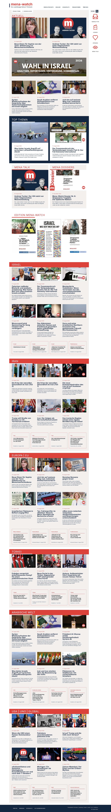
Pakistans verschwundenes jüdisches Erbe (44, 734)
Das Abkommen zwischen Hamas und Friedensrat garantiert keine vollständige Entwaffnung (47, 326)
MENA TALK (95, 51)
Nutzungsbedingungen (40, 808)
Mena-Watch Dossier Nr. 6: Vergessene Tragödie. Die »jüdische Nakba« (64, 198)
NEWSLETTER (95, 21)
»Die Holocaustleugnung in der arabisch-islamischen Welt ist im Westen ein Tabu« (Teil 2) (38, 696)
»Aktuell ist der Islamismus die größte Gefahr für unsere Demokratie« (57, 537)
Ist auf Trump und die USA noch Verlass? (72, 734)
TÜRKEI (17, 551)
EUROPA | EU (20, 455)
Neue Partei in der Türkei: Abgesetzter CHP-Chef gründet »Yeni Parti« (46, 575)
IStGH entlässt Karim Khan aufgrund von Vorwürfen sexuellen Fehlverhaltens (19, 792)
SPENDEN (95, 43)
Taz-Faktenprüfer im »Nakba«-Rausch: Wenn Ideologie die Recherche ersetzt (46, 513)
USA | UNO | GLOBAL (25, 711)
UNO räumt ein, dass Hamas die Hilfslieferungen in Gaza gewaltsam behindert (76, 793)
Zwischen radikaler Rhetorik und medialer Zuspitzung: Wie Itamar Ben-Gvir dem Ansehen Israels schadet (22, 289)
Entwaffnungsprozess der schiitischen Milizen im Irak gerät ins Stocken (20, 695)
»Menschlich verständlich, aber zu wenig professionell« (38, 348)
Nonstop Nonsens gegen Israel (70, 478)
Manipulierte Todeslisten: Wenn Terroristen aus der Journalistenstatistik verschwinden (72, 289)
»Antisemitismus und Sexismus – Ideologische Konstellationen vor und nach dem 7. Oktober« (22, 770)
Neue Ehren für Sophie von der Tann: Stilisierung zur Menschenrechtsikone (27, 45)
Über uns (15, 808)
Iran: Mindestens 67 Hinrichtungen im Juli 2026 (18, 440)
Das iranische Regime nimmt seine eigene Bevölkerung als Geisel (72, 420)
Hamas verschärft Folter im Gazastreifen (77, 347)
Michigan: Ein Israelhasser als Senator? (44, 768)
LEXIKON (95, 32)
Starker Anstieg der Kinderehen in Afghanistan (56, 792)
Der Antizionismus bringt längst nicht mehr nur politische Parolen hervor (38, 792)
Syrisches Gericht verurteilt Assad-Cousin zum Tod (56, 694)
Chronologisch (28, 11)
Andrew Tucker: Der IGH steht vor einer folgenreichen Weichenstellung (67, 45)
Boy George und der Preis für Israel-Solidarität (75, 536)
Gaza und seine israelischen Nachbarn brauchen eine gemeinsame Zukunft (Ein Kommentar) (72, 326)
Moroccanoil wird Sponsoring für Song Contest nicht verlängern (21, 325)
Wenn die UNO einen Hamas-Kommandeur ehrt (21, 734)
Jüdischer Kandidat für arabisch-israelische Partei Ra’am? (58, 348)
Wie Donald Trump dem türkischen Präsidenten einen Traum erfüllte (39, 597)
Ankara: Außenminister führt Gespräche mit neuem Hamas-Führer (73, 575)
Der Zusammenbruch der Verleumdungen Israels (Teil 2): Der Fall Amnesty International (67, 150)
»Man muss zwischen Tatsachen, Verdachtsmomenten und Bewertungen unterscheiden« (72, 514)
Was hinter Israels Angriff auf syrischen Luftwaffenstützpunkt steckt (28, 150)
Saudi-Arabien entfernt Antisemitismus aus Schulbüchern (47, 101)
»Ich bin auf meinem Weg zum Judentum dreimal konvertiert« (72, 101)
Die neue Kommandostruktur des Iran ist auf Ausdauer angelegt (73, 385)
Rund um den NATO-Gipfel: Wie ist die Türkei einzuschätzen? (20, 597)
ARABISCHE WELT (23, 612)
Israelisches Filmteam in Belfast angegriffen (22, 512)
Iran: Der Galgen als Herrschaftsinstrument (47, 419)
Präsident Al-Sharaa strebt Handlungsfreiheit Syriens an (71, 636)
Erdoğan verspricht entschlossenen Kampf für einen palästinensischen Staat (22, 575)
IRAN (15, 361)
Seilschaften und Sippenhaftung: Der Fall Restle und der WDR (39, 536)
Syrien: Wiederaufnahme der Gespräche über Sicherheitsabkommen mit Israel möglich (22, 103)
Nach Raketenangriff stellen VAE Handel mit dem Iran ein (76, 696)
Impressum (21, 808)
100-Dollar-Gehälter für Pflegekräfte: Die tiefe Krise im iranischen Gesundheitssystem (76, 441)
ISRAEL (16, 264)
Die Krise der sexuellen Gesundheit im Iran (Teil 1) (47, 384)
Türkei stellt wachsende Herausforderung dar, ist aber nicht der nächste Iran (75, 598)
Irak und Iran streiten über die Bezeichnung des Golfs (46, 672)
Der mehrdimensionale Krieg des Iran (58, 439)
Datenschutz (29, 808)
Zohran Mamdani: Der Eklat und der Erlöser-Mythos (72, 768)
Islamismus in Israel (19, 347)
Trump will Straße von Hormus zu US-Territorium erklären (21, 420)
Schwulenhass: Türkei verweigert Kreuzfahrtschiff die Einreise (56, 597)
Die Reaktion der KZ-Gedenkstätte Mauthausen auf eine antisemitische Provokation (19, 537)
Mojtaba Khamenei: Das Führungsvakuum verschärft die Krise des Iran (38, 440)
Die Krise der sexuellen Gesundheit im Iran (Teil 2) (22, 384)
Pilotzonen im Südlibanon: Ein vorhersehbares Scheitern (70, 673)
